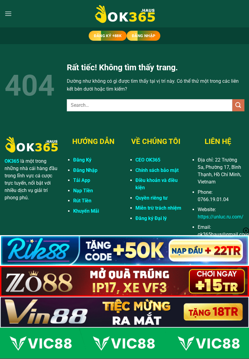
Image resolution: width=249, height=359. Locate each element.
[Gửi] (238, 105)
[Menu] (8, 13)
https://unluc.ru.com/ (221, 217)
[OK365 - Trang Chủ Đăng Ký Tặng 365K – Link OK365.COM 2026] (124, 13)
